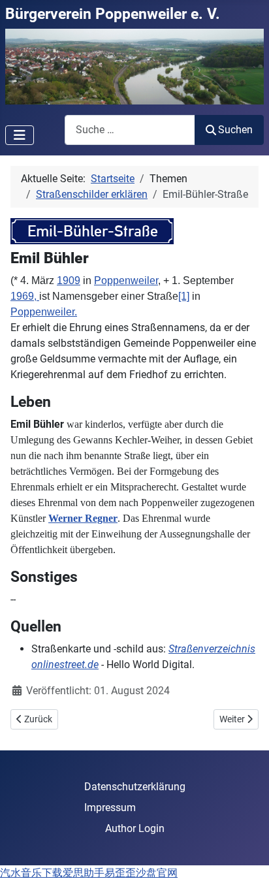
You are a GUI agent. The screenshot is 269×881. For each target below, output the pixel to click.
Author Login (135, 828)
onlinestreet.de (65, 664)
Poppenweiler (126, 280)
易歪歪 (120, 873)
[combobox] (130, 129)
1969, (24, 296)
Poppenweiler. (43, 311)
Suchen (235, 129)
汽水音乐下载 (31, 873)
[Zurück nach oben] (246, 857)
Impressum (110, 807)
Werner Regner (83, 518)
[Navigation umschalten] (19, 135)
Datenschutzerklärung (134, 786)
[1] (183, 296)
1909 (68, 280)
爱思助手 (83, 873)
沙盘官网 (157, 873)
